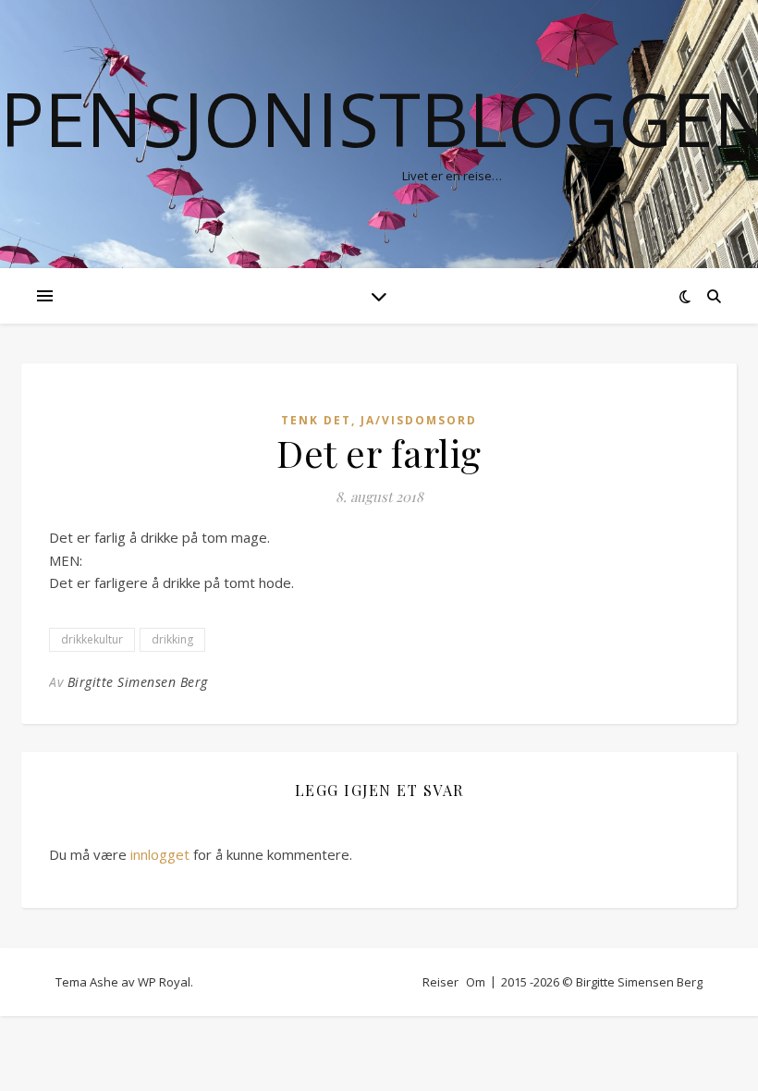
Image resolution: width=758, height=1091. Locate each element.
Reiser (440, 982)
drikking (172, 639)
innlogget (160, 854)
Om (475, 982)
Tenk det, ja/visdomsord (379, 420)
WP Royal (164, 982)
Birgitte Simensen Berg (137, 682)
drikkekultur (92, 639)
